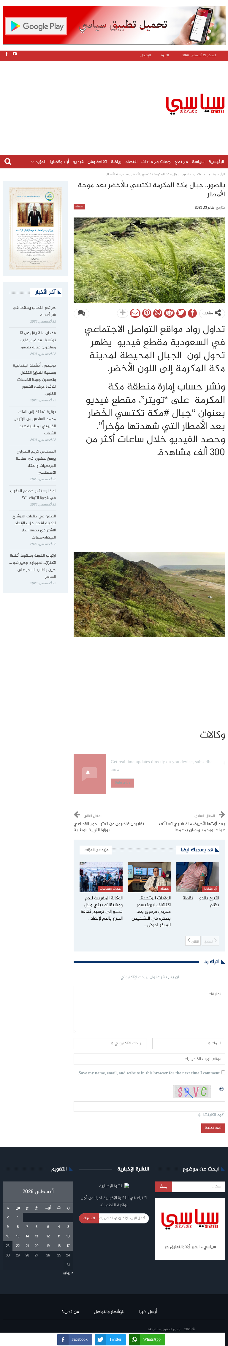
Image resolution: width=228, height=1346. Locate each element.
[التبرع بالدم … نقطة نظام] (197, 877)
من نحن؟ (70, 1312)
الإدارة (165, 55)
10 (68, 1236)
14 (27, 1236)
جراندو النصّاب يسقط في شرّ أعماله (34, 311)
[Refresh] (221, 1088)
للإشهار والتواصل (109, 1312)
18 (59, 1246)
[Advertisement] (115, 103)
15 (17, 1236)
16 (7, 1236)
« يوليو (68, 1273)
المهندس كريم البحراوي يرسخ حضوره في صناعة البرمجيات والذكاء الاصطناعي (36, 462)
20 (37, 1246)
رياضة (116, 162)
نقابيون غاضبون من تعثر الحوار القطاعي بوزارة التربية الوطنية (109, 827)
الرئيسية (216, 162)
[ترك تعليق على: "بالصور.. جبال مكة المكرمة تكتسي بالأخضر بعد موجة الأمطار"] (81, 313)
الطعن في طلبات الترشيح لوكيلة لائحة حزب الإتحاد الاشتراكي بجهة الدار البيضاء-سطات (34, 527)
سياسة (198, 162)
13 (36, 1236)
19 (48, 1246)
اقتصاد (131, 162)
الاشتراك (89, 1218)
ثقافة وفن (97, 162)
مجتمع (181, 162)
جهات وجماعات (156, 162)
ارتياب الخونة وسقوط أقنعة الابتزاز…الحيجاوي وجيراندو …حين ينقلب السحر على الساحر (32, 566)
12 (48, 1236)
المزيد (40, 162)
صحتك (79, 206)
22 (18, 1246)
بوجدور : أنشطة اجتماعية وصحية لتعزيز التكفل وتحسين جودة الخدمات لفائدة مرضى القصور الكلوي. (34, 379)
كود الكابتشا (213, 1115)
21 (27, 1246)
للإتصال (145, 55)
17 (68, 1246)
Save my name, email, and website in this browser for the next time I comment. (149, 1073)
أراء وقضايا (59, 162)
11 (59, 1236)
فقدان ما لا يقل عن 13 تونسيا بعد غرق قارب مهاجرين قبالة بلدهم (38, 340)
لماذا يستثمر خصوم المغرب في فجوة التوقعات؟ (33, 495)
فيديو (78, 162)
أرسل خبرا (148, 1312)
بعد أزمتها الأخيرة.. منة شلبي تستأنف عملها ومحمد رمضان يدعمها (192, 827)
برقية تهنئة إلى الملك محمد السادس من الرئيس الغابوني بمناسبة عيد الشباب (35, 423)
